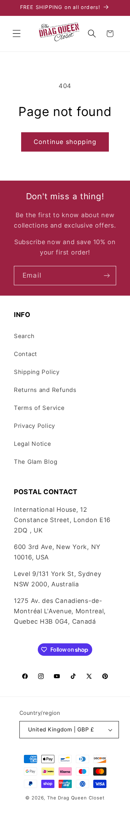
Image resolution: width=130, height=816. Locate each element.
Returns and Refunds (45, 389)
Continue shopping (65, 141)
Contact (25, 354)
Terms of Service (39, 407)
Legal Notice (32, 443)
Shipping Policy (37, 371)
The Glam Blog (35, 461)
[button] (17, 34)
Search (24, 336)
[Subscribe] (106, 275)
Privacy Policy (34, 425)
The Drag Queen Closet (76, 797)
